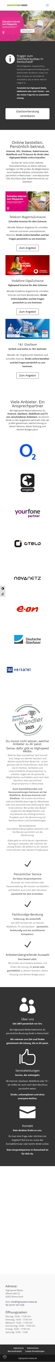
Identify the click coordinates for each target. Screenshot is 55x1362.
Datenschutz (33, 1348)
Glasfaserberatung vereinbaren (27, 114)
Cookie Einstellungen (34, 1351)
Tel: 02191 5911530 (14, 1305)
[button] (5, 1357)
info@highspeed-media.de (24, 1301)
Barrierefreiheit (15, 1351)
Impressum (18, 1348)
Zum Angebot (27, 35)
